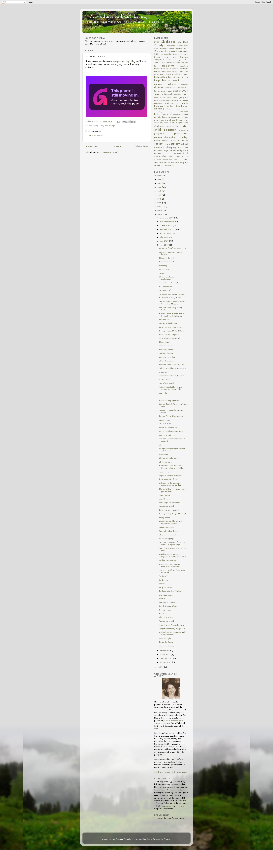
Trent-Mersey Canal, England (171, 283)
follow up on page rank (169, 401)
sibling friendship (166, 361)
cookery (158, 84)
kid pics (184, 112)
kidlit (157, 114)
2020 (160, 176)
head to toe (172, 103)
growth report (165, 499)
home (167, 106)
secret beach (164, 269)
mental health (170, 120)
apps (164, 71)
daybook (184, 84)
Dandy (159, 45)
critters (171, 84)
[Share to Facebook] (131, 121)
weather (175, 163)
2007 (160, 214)
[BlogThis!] (126, 121)
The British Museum (167, 424)
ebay (170, 91)
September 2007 (167, 230)
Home (117, 146)
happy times (164, 495)
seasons (159, 147)
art (161, 74)
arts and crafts (165, 290)
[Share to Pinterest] (134, 121)
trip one (158, 162)
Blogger (167, 839)
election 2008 (180, 91)
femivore (177, 95)
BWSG (156, 42)
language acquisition (171, 117)
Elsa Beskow (160, 49)
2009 (160, 207)
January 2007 (166, 662)
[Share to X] (129, 121)
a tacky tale (164, 380)
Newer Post (92, 146)
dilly (161, 445)
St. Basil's (163, 576)
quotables (182, 140)
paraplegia (159, 134)
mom (181, 120)
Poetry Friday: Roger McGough (172, 514)
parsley (162, 599)
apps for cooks (173, 71)
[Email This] (123, 121)
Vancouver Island (166, 262)
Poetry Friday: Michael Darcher (172, 331)
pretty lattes (164, 393)
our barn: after (165, 346)
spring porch (164, 518)
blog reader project (167, 535)
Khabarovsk (160, 51)
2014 (159, 187)
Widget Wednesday (167, 560)
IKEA (186, 49)
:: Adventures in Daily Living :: (119, 16)
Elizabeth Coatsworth (177, 46)
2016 (159, 180)
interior (177, 109)
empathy (163, 372)
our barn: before (166, 353)
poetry (183, 137)
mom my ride (164, 472)
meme (161, 273)
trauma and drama (170, 160)
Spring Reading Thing (168, 531)
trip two (167, 162)
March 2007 (165, 655)
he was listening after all (169, 338)
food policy (159, 98)
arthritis (167, 74)
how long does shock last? (170, 503)
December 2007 (167, 218)
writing (171, 165)
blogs (112, 126)
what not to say (166, 617)
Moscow (184, 54)
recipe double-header (168, 428)
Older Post (141, 146)
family (158, 94)
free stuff (172, 98)
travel (184, 159)
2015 (159, 183)
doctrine (158, 87)
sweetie (179, 156)
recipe (158, 143)
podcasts (173, 137)
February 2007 (166, 659)
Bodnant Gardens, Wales (170, 298)
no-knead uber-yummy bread (171, 294)
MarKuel (176, 54)
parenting (181, 133)
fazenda (168, 94)
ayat (185, 74)
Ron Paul (170, 57)
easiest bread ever (167, 435)
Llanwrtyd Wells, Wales (169, 458)
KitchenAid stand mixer (177, 51)
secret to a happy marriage (171, 431)
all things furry (165, 462)
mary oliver (158, 120)
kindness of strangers (171, 115)
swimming (163, 266)
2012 (159, 195)
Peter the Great (166, 642)
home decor (175, 106)
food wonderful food (168, 479)
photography (161, 137)
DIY (179, 42)
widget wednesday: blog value (172, 629)
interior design (168, 112)
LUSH (156, 54)
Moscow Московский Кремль (171, 365)
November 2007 (167, 222)
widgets (184, 162)
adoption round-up (167, 357)
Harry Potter (175, 49)
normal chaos (165, 126)
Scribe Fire (163, 580)
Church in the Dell (166, 258)
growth (175, 100)
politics (157, 140)
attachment (177, 74)
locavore (184, 117)
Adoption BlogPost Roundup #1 (172, 248)
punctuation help (166, 527)
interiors (177, 112)
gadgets (183, 97)
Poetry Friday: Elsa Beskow (171, 416)
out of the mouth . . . (168, 383)
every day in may (166, 646)
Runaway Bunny (166, 350)
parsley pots (164, 420)
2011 (159, 199)
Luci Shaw (168, 54)
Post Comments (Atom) (107, 153)
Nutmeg (157, 57)
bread (176, 81)
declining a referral (167, 603)
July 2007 (164, 237)
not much (175, 126)
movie (185, 120)
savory (175, 143)
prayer (173, 140)
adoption (168, 65)
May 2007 (164, 245)
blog (186, 77)
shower (180, 148)
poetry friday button (168, 324)
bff (174, 77)
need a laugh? (165, 638)
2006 (160, 667)
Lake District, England (169, 335)
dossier (164, 91)
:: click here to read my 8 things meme (170, 772)
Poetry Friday (165, 610)
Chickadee (168, 41)
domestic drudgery (172, 87)
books (166, 80)
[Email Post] (118, 122)
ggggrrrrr (167, 100)
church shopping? (166, 539)
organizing (183, 130)
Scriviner (169, 60)
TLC (160, 63)
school (184, 144)
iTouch (169, 109)
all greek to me (165, 588)
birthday (179, 77)
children (184, 81)
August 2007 (165, 233)
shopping (171, 148)
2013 (159, 191)
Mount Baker (164, 342)
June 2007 (164, 241)
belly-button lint (163, 77)
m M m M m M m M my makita (172, 368)
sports (171, 156)
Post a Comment (96, 135)
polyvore (165, 140)
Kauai (161, 614)
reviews (167, 144)
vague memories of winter (170, 476)
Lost (162, 54)
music (156, 123)
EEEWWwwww (165, 287)
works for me (161, 165)
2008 (160, 211)
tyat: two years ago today (170, 327)
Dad (185, 42)
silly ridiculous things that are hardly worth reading (171, 150)
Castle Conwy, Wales (168, 606)
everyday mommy (121, 62)
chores (162, 584)
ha (180, 100)
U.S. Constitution (169, 63)
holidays (158, 106)
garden (158, 100)
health (184, 103)
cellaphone (163, 455)
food (184, 94)
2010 (159, 203)
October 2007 (166, 226)
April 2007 (164, 651)
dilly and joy (164, 320)
